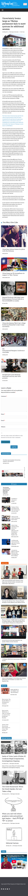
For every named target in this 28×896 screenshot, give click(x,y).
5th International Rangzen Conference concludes (13, 350)
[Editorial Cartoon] (14, 834)
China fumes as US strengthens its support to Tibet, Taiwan (13, 274)
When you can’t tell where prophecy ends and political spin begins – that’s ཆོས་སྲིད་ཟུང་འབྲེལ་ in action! (13, 817)
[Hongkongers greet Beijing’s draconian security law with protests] (14, 359)
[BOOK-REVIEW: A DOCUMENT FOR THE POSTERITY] (5, 692)
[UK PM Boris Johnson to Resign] (6, 500)
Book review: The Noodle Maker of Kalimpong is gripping (6, 701)
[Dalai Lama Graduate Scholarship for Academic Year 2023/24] (12, 473)
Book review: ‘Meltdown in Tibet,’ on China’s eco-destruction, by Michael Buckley (6, 714)
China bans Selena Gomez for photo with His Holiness (13, 250)
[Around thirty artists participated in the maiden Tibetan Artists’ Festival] (14, 632)
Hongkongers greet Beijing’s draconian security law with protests (11, 376)
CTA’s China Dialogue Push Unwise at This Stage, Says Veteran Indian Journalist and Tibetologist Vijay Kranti (12, 582)
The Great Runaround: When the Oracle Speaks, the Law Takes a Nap (12, 789)
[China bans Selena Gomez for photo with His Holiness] (14, 226)
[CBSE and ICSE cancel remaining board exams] (6, 518)
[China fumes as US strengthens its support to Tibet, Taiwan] (14, 258)
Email (3, 420)
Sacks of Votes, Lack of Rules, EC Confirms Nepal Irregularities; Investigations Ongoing (14, 758)
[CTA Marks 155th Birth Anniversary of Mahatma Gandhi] (14, 651)
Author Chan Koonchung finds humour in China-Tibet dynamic (6, 727)
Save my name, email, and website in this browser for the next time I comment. (12, 436)
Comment (4, 396)
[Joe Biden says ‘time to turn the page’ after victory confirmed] (6, 542)
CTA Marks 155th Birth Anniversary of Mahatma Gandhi (14, 659)
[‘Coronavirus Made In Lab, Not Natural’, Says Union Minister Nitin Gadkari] (6, 552)
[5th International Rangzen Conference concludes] (14, 334)
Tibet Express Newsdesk (13, 31)
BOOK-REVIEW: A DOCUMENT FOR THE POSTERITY (15, 691)
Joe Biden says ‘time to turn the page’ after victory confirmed (15, 542)
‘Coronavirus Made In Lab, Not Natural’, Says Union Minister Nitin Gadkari (15, 553)
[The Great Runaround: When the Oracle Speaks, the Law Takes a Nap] (14, 777)
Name (3, 414)
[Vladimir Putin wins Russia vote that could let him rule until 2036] (6, 508)
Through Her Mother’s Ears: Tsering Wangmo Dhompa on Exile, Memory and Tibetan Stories (13, 601)
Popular (15, 484)
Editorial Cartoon (12, 843)
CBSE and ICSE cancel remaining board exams (15, 518)
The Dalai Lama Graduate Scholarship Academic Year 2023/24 (11, 460)
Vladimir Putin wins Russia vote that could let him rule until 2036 (15, 509)
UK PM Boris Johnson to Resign (14, 500)
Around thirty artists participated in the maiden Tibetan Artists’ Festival (12, 641)
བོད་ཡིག (25, 4)
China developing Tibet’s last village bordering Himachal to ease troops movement (14, 324)
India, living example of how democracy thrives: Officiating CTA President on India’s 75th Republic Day (15, 530)
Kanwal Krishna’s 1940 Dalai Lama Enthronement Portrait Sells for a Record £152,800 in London (13, 299)
